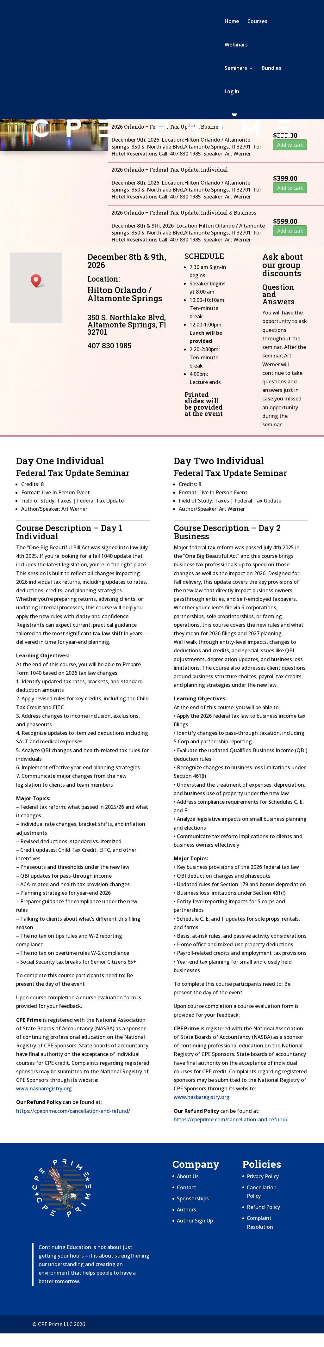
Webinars (236, 45)
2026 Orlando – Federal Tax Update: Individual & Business (183, 212)
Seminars (236, 68)
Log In (232, 92)
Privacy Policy (263, 1176)
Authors (186, 1209)
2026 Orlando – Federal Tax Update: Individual (169, 169)
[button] (38, 280)
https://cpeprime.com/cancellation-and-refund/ (73, 1110)
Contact (186, 1187)
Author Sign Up (195, 1220)
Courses (257, 22)
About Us (188, 1176)
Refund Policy (263, 1207)
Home (232, 22)
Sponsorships (193, 1198)
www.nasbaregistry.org (44, 1088)
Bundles (271, 68)
